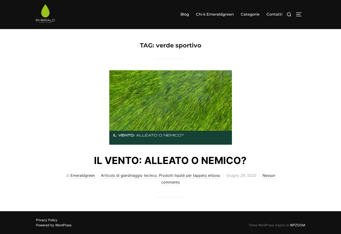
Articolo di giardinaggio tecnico (129, 175)
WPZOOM (297, 225)
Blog (184, 14)
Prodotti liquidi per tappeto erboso (189, 175)
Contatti (274, 14)
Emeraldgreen (83, 175)
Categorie (250, 14)
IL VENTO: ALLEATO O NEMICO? (170, 160)
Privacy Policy (46, 220)
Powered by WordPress (53, 225)
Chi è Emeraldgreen (215, 14)
